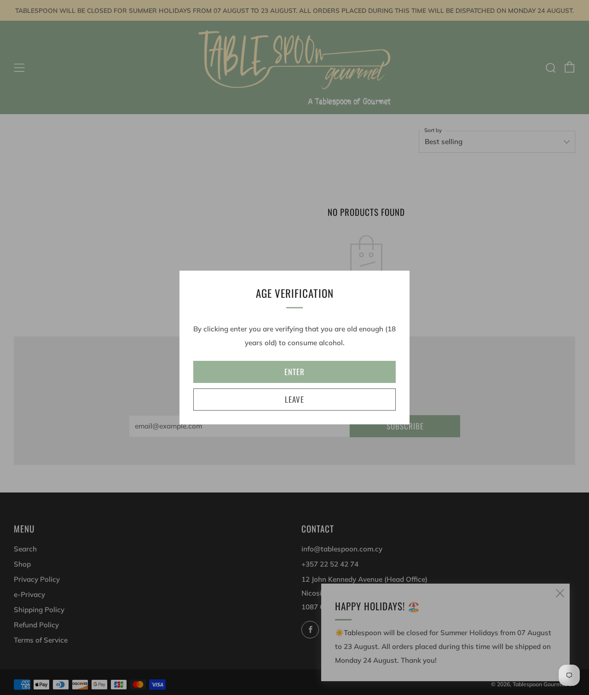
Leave (294, 399)
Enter (294, 371)
